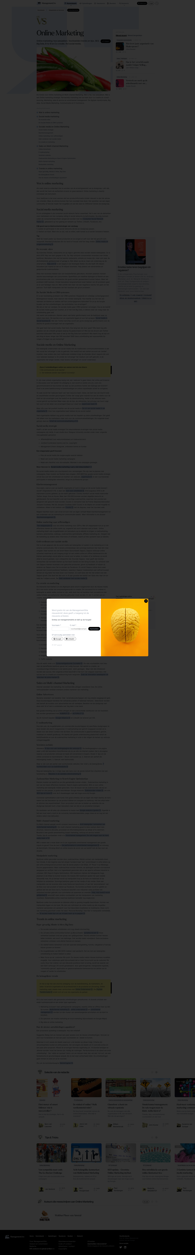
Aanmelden (94, 629)
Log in (59, 645)
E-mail (72, 625)
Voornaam (56, 625)
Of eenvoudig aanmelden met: (63, 635)
